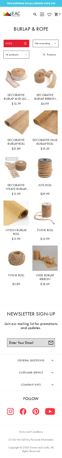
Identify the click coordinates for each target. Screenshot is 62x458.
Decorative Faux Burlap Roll (45, 142)
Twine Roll (45, 230)
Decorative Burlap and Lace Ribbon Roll (16, 97)
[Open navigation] (42, 14)
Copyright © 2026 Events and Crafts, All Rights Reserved (31, 449)
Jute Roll (45, 185)
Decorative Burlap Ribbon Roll (45, 97)
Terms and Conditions (31, 432)
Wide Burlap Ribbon (45, 277)
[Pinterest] (35, 412)
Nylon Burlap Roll (16, 232)
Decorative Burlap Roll (16, 142)
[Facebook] (23, 412)
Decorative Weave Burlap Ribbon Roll (16, 187)
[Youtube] (50, 412)
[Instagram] (10, 412)
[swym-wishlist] (49, 14)
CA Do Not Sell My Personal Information (31, 439)
